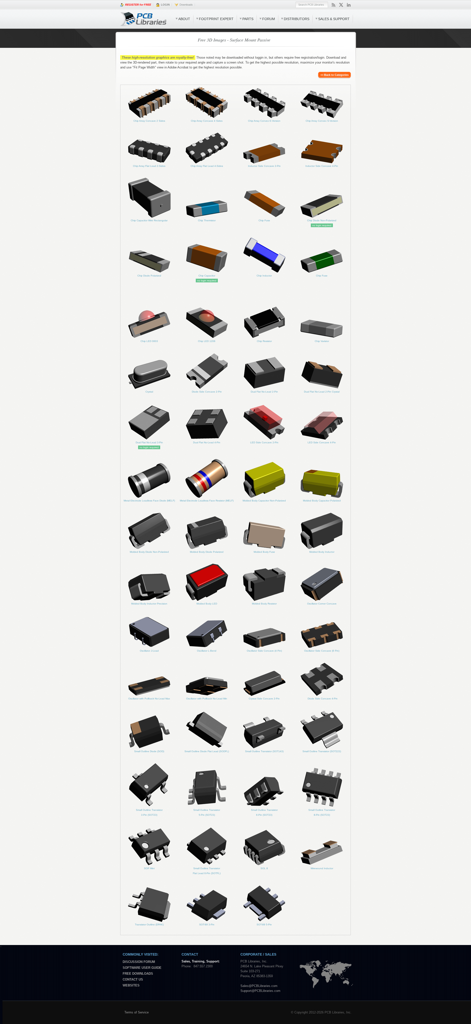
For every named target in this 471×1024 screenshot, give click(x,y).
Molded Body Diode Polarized (206, 552)
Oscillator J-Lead (149, 650)
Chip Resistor (264, 341)
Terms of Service (136, 1012)
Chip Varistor (322, 341)
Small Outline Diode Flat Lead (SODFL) (206, 751)
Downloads (185, 4)
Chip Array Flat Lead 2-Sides (149, 166)
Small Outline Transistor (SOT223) (321, 751)
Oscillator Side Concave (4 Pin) (264, 650)
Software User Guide (142, 968)
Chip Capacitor (206, 275)
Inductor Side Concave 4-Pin (321, 166)
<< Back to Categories (334, 74)
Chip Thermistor (207, 220)
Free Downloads (138, 973)
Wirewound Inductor (322, 868)
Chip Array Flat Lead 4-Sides (207, 166)
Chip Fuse (264, 220)
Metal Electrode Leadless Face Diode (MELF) (149, 500)
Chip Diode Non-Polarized (321, 220)
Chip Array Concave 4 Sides (206, 120)
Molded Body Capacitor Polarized (322, 500)
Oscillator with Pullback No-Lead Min (206, 698)
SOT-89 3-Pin (206, 924)
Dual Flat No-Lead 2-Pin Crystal (322, 391)
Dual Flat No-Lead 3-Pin (149, 442)
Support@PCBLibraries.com (260, 991)
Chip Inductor (264, 275)
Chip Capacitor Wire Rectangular (149, 220)
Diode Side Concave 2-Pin (207, 391)
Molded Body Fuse (264, 552)
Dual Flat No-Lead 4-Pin (206, 442)
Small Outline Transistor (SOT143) (264, 751)
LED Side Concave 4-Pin (322, 442)
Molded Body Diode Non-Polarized (149, 552)
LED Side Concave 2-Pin (264, 442)
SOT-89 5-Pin (264, 924)
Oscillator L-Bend (206, 650)
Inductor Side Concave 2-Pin (264, 166)
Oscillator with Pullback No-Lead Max (149, 698)
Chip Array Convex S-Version (322, 120)
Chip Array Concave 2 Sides (149, 120)
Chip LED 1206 (206, 341)
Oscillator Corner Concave (322, 603)
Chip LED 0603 (149, 341)
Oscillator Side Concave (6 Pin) (321, 650)
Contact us (133, 979)
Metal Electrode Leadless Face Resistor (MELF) (207, 500)
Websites (131, 985)
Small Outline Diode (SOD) (149, 751)
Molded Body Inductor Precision (149, 603)
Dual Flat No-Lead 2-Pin (264, 391)
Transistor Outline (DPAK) (149, 924)
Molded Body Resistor (264, 603)
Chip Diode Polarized (149, 275)
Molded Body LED (206, 603)
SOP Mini (149, 868)
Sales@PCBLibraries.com (258, 986)
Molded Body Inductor (321, 552)
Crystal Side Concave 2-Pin (264, 698)
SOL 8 (264, 868)
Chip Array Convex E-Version (264, 120)
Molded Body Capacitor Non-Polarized (264, 500)
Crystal (149, 391)
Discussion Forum (139, 962)
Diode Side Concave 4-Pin (323, 698)
